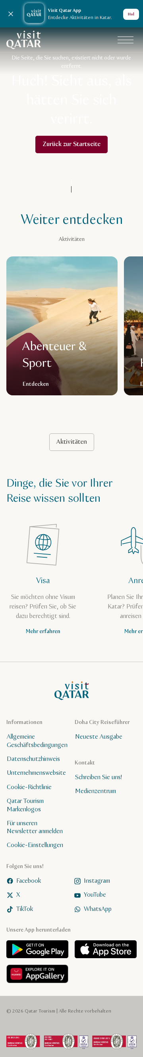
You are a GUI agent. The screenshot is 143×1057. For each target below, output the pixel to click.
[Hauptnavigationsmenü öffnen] (125, 40)
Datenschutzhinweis (33, 759)
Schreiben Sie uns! (98, 777)
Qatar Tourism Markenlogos (25, 805)
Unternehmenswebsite (36, 773)
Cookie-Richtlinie (29, 787)
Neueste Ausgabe (98, 737)
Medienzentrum (95, 791)
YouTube (95, 895)
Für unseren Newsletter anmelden (35, 827)
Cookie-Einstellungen (35, 845)
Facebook (28, 881)
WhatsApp (98, 909)
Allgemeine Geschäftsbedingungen (37, 741)
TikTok (24, 909)
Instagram (97, 881)
